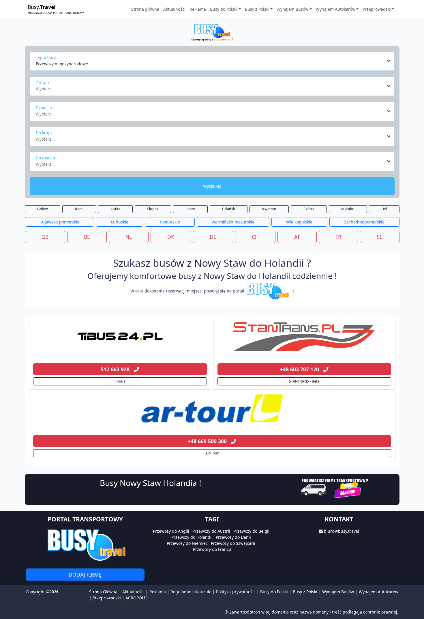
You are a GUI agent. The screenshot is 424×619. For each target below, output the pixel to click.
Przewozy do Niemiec (187, 543)
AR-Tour (212, 453)
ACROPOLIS (136, 598)
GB (45, 236)
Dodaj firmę (85, 574)
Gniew (42, 208)
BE (87, 236)
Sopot (190, 208)
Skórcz (308, 208)
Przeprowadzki (107, 598)
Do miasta (45, 158)
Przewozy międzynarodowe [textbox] (62, 63)
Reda (79, 208)
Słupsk (152, 208)
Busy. (56, 8)
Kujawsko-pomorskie (59, 222)
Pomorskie (170, 222)
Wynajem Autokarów (378, 591)
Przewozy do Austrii (211, 531)
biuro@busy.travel (341, 531)
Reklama (198, 9)
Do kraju (44, 132)
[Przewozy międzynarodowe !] (268, 291)
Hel (384, 208)
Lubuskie (119, 222)
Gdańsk (228, 208)
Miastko (347, 208)
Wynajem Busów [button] (292, 9)
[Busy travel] (85, 544)
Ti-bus (120, 381)
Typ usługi (46, 57)
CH (255, 236)
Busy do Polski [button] (223, 9)
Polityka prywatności (235, 591)
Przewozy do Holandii (192, 537)
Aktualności (174, 9)
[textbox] (210, 87)
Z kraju (42, 82)
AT (297, 236)
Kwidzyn (269, 208)
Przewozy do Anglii (171, 531)
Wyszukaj (212, 186)
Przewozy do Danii (233, 537)
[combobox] (213, 61)
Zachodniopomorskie (364, 222)
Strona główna (145, 9)
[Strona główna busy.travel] (212, 32)
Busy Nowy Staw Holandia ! (150, 482)
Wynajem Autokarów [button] (335, 9)
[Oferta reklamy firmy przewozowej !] (335, 488)
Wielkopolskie (299, 222)
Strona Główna (103, 591)
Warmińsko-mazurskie (232, 222)
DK (170, 236)
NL (128, 236)
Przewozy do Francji (212, 549)
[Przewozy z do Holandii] (120, 336)
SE (379, 236)
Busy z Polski (305, 591)
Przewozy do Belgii (251, 531)
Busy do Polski (274, 591)
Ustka (115, 208)
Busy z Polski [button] (257, 9)
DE (213, 236)
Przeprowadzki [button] (377, 9)
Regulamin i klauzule (190, 591)
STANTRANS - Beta (304, 381)
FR (338, 236)
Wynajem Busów (338, 591)
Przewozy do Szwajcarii (233, 543)
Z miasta (44, 107)
